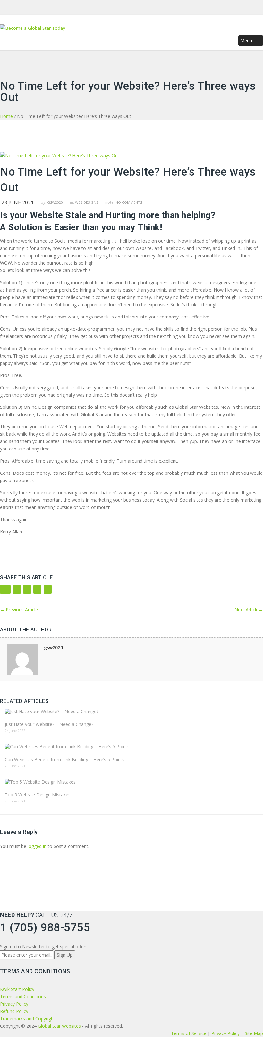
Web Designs (86, 202)
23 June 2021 (17, 202)
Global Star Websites (59, 1026)
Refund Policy (14, 1011)
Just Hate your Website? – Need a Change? (49, 724)
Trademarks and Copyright (27, 1019)
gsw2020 (55, 202)
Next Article (248, 609)
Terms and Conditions (23, 996)
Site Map (254, 1033)
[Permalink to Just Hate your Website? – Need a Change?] (131, 711)
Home (6, 116)
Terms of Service (189, 1033)
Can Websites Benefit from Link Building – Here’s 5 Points (64, 759)
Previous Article (19, 609)
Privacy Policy (14, 1004)
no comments (128, 202)
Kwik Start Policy (17, 989)
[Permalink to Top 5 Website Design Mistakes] (131, 782)
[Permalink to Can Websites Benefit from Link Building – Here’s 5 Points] (131, 746)
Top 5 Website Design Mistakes (38, 794)
